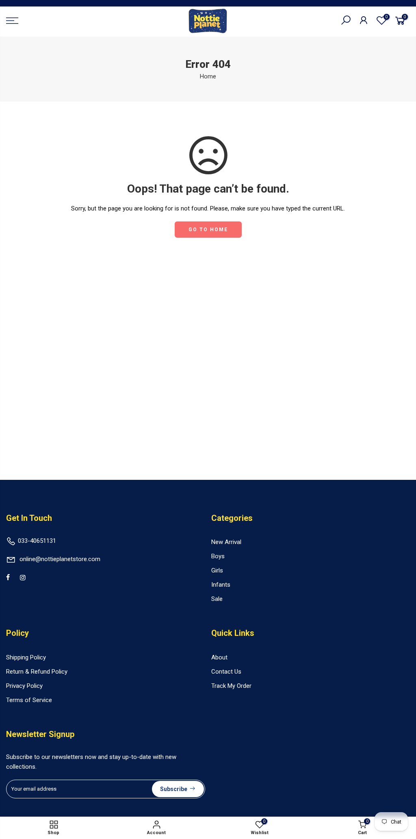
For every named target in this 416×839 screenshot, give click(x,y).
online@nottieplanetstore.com (60, 559)
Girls (217, 570)
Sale (217, 599)
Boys (218, 556)
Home (208, 76)
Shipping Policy (26, 657)
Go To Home (208, 229)
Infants (220, 584)
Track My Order (231, 685)
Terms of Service (29, 700)
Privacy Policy (24, 685)
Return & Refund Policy (36, 671)
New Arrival (226, 542)
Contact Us (226, 671)
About (219, 657)
